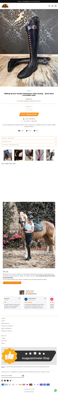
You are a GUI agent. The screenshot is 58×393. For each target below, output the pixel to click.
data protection (5, 323)
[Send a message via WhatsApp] (55, 390)
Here (2, 366)
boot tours (4, 340)
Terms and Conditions (7, 325)
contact (3, 318)
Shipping (26, 101)
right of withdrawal (6, 328)
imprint (3, 320)
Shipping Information (10, 144)
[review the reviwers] (13, 298)
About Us (3, 335)
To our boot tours (12, 282)
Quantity (29, 106)
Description (7, 141)
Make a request (8, 138)
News (2, 343)
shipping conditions (6, 330)
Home (28, 90)
